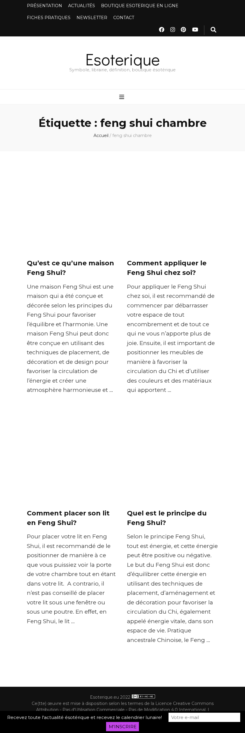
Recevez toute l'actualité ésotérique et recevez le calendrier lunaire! (84, 717)
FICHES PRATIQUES (49, 17)
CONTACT (123, 17)
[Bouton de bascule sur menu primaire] (122, 97)
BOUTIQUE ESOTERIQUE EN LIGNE (139, 5)
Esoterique (122, 59)
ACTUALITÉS (81, 5)
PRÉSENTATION (44, 5)
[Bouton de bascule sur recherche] (213, 30)
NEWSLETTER (91, 17)
